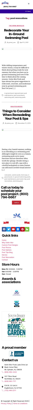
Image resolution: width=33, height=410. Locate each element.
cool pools (7, 175)
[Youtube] (13, 229)
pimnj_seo (12, 42)
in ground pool (9, 93)
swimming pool (9, 97)
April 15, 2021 (24, 42)
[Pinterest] (22, 229)
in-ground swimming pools (21, 177)
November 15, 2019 (24, 123)
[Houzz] (27, 229)
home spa (24, 175)
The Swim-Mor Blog (16, 25)
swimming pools (20, 97)
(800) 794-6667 (9, 7)
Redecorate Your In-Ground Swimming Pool (16, 34)
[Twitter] (8, 229)
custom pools (16, 175)
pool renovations (19, 95)
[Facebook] (4, 229)
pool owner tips (21, 179)
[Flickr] (18, 229)
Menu (29, 11)
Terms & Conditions (20, 403)
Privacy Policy (6, 403)
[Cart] (29, 4)
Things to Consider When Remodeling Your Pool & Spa (16, 114)
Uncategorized (16, 106)
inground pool (18, 93)
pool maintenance (10, 179)
